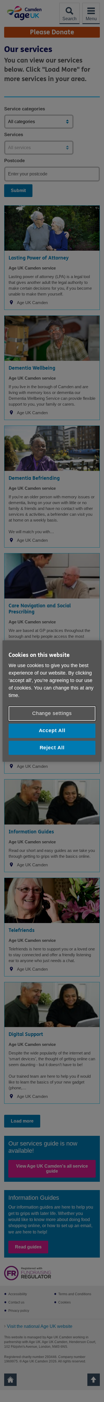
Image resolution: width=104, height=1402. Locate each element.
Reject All (52, 747)
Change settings (52, 713)
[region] (51, 701)
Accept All (52, 731)
